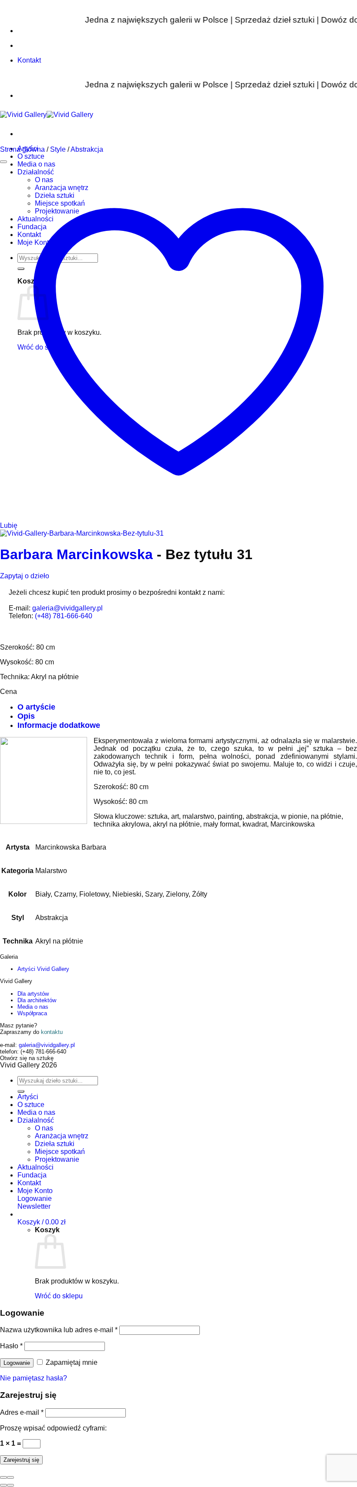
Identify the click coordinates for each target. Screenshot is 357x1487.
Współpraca (32, 1013)
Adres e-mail (22, 1412)
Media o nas (32, 1007)
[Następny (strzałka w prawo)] (10, 1485)
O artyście (36, 707)
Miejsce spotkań (60, 1151)
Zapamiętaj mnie (71, 1362)
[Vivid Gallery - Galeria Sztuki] (46, 114)
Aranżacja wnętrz (61, 1136)
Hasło (11, 1346)
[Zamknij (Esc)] (3, 1477)
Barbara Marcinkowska (76, 554)
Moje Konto (35, 1190)
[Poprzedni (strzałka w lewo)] (3, 1485)
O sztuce (30, 156)
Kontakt (29, 1183)
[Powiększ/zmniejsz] (10, 1477)
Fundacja (32, 1175)
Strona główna (22, 149)
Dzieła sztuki (54, 1143)
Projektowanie (57, 1159)
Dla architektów (36, 1000)
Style (58, 149)
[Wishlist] (3, 161)
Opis (26, 716)
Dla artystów (33, 993)
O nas (44, 1128)
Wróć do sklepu (59, 1296)
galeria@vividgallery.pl (67, 608)
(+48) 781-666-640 (63, 616)
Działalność (35, 1120)
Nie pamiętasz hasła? (33, 1378)
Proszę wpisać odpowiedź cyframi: (53, 1428)
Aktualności (35, 1167)
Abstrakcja (87, 149)
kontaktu (52, 1032)
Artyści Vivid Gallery (43, 969)
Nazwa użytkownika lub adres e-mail (59, 1330)
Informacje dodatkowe (58, 725)
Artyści (27, 1096)
